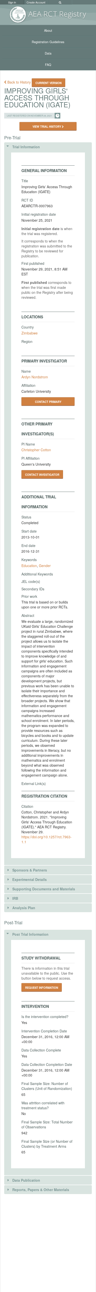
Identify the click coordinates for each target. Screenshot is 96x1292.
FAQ (48, 64)
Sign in (12, 2)
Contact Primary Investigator (48, 403)
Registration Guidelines (48, 42)
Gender (45, 565)
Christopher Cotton (36, 449)
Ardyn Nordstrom (34, 376)
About (48, 30)
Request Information (41, 988)
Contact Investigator (42, 475)
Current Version (48, 83)
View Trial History (47, 126)
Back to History (19, 82)
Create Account (36, 2)
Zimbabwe (29, 333)
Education (29, 565)
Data (48, 53)
